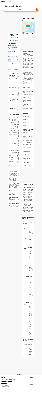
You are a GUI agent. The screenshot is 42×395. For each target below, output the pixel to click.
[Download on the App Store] (9, 381)
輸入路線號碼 (32, 378)
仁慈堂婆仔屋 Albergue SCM (26, 114)
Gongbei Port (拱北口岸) (26, 154)
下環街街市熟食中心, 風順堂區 (27, 147)
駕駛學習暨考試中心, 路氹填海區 (27, 165)
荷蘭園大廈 (24, 119)
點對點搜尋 (31, 384)
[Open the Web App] (4, 383)
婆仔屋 (24, 113)
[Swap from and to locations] (20, 9)
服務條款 (2, 386)
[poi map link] (28, 28)
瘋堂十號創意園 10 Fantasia (26, 122)
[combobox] (11, 10)
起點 (5, 9)
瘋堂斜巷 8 (26, 113)
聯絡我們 (8, 386)
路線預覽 (18, 77)
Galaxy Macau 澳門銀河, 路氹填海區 (27, 142)
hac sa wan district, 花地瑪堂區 (27, 162)
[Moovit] (3, 1)
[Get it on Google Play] (4, 381)
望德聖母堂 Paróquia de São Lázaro (27, 94)
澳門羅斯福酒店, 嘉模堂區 (26, 158)
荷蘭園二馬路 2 (25, 125)
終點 (21, 9)
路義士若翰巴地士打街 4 (26, 116)
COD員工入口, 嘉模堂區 (26, 138)
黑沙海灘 (24, 144)
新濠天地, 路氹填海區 (26, 132)
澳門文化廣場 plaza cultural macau (27, 124)
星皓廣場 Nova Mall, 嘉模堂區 (27, 151)
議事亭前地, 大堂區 (28, 144)
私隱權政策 (5, 386)
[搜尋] (36, 9)
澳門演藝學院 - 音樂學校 (26, 97)
